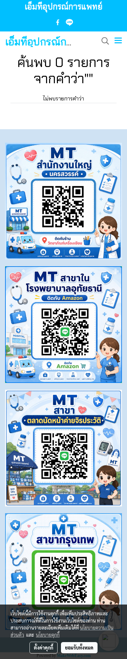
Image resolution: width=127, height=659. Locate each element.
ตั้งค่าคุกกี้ (43, 647)
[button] (103, 41)
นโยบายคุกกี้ (48, 635)
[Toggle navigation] (118, 40)
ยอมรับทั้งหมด (79, 647)
